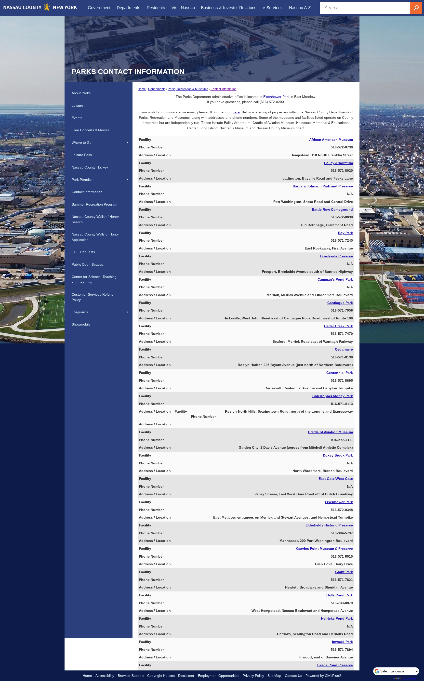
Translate (409, 678)
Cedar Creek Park (338, 326)
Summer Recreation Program (94, 204)
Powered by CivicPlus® (323, 676)
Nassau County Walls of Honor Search (95, 219)
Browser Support (131, 676)
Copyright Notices (161, 676)
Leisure (77, 105)
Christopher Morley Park (332, 396)
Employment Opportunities (218, 676)
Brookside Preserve (336, 256)
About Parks (81, 93)
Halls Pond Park (339, 595)
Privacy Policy (253, 676)
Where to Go (82, 142)
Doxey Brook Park (338, 455)
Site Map (274, 676)
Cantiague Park (340, 303)
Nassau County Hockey (90, 167)
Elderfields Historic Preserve (329, 525)
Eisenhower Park (276, 97)
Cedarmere (344, 349)
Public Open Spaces (87, 264)
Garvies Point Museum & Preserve (324, 548)
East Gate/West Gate (335, 479)
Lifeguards (80, 312)
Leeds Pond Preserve (335, 665)
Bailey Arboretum (338, 163)
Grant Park (344, 572)
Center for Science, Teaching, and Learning (95, 279)
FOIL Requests (83, 252)
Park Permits (82, 180)
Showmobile (81, 324)
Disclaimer (186, 676)
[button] (127, 142)
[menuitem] (99, 7)
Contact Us (293, 676)
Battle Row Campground (332, 209)
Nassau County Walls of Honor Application (95, 237)
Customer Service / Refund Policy (93, 297)
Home (142, 89)
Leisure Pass (82, 155)
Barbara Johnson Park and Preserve (323, 186)
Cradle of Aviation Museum (330, 432)
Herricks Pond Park (337, 618)
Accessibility (104, 676)
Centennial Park (339, 373)
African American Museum (331, 140)
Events (77, 118)
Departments (156, 89)
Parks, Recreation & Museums (188, 89)
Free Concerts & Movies (90, 130)
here (236, 112)
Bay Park (345, 233)
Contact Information (224, 89)
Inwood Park (342, 642)
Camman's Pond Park (335, 279)
